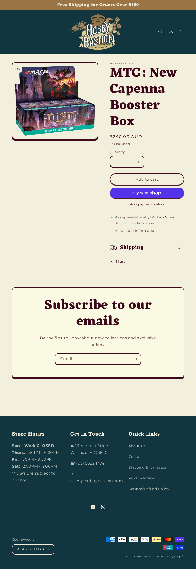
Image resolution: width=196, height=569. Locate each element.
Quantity (117, 152)
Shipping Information (148, 467)
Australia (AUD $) (31, 549)
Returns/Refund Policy (149, 489)
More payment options (147, 204)
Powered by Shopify (170, 556)
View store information (136, 231)
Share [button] (120, 261)
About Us (137, 446)
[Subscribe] (135, 359)
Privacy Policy (141, 478)
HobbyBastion (146, 556)
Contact (136, 456)
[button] (14, 32)
